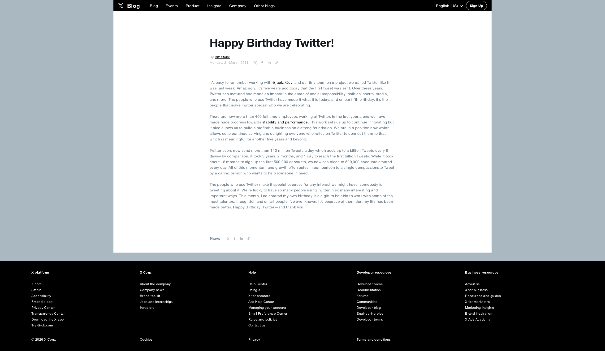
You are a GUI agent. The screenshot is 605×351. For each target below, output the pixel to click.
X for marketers (477, 302)
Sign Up (476, 6)
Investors (147, 307)
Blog (154, 5)
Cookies (146, 339)
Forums (362, 296)
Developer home (370, 284)
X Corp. (146, 272)
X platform (40, 272)
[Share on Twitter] (255, 62)
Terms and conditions (374, 339)
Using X (254, 290)
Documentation (369, 290)
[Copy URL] (275, 62)
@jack (277, 82)
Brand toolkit (150, 296)
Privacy (254, 339)
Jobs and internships (156, 302)
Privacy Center (43, 307)
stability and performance (285, 122)
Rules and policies (262, 319)
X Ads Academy (477, 319)
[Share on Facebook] (261, 62)
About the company (155, 284)
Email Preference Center (268, 313)
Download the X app (47, 319)
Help (252, 272)
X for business (476, 290)
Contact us (257, 325)
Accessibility (41, 296)
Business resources (482, 272)
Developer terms (370, 319)
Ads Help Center (261, 302)
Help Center (257, 284)
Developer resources (374, 272)
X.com (36, 284)
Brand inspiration (478, 313)
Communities (367, 302)
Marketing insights (479, 307)
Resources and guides (483, 296)
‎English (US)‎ (447, 5)
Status (36, 290)
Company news (152, 290)
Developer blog (369, 307)
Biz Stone (222, 57)
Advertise (472, 284)
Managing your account (267, 307)
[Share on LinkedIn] (268, 62)
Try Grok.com (42, 325)
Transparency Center (48, 313)
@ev (288, 82)
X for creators (259, 296)
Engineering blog (370, 313)
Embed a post (42, 302)
